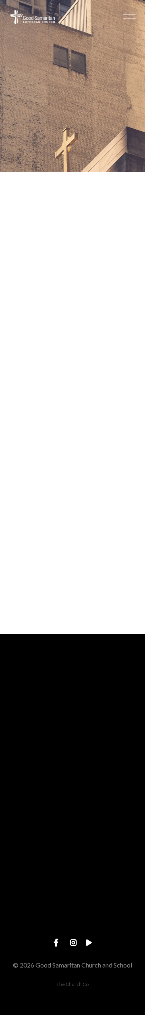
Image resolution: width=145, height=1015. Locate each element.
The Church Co (72, 984)
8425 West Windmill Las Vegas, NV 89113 (72, 860)
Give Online (72, 929)
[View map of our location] (72, 815)
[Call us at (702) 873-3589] (72, 747)
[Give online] (72, 884)
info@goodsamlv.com (72, 724)
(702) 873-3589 (72, 792)
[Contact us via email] (72, 679)
